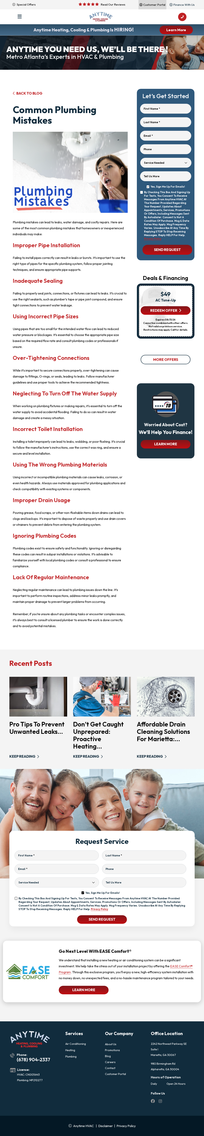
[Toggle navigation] (19, 16)
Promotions (112, 1050)
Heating (70, 1050)
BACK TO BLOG (29, 93)
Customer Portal (115, 1074)
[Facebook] (153, 1102)
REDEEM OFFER (163, 310)
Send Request (167, 249)
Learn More (176, 30)
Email (148, 135)
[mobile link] (182, 17)
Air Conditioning (75, 1044)
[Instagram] (160, 1102)
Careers (110, 1062)
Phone (148, 149)
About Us (110, 1044)
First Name (152, 108)
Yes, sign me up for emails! (167, 186)
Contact (110, 1068)
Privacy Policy (152, 238)
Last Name (152, 122)
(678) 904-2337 (33, 1059)
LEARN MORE (165, 444)
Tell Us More (151, 176)
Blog (108, 1056)
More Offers (165, 359)
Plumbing (70, 1056)
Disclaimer (105, 1126)
